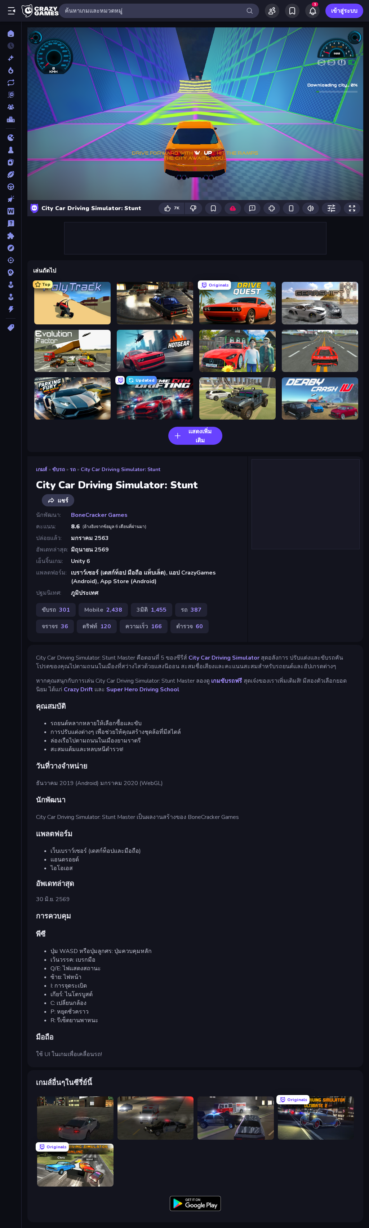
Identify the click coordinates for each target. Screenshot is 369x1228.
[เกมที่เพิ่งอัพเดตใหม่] (10, 82)
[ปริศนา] (10, 236)
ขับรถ (58, 469)
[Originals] (10, 95)
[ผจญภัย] (10, 248)
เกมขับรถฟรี (226, 681)
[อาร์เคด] (10, 297)
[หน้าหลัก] (10, 33)
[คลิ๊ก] (10, 199)
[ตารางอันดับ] (10, 119)
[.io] (10, 138)
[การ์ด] (10, 162)
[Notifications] (312, 11)
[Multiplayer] (10, 107)
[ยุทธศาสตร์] (10, 272)
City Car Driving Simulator (223, 658)
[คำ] (10, 211)
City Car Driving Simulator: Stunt (120, 469)
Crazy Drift (78, 689)
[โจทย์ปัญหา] (10, 223)
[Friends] (272, 11)
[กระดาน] (10, 150)
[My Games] (292, 11)
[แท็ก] (10, 328)
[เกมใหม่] (10, 58)
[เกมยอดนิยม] (10, 70)
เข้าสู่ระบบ (344, 11)
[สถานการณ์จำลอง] (10, 285)
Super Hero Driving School (142, 689)
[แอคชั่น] (10, 309)
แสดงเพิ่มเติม (200, 435)
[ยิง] (10, 260)
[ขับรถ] (10, 187)
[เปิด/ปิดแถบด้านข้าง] (11, 10)
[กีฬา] (10, 174)
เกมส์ (41, 469)
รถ (73, 469)
